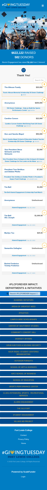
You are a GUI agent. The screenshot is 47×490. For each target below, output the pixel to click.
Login (23, 477)
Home (23, 443)
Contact (23, 435)
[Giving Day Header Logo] (16, 6)
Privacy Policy (23, 439)
